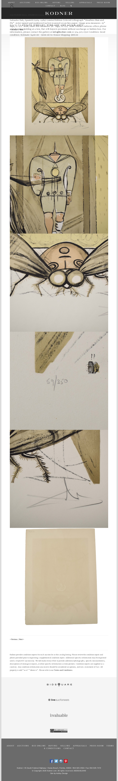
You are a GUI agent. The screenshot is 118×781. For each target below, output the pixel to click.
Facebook (51, 761)
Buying (52, 746)
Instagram (61, 761)
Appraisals (80, 746)
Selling (65, 746)
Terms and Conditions (63, 670)
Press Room (97, 746)
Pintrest (66, 761)
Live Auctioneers (59, 700)
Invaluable (59, 715)
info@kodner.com (62, 32)
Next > (21, 639)
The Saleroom (59, 731)
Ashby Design (62, 773)
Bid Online (39, 746)
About (10, 746)
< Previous (13, 639)
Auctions (23, 746)
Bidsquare (59, 685)
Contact (68, 748)
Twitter (56, 761)
